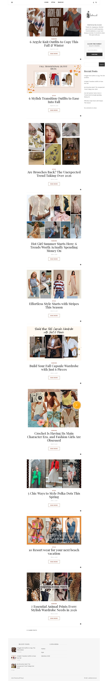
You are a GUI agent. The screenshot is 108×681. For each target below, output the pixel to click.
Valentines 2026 (45, 656)
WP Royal (21, 678)
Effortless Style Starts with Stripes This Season (54, 305)
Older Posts (32, 630)
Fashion (60, 2)
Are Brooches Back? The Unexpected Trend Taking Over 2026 (54, 174)
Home (46, 2)
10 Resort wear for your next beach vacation (54, 551)
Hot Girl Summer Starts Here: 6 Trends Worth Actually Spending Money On (54, 247)
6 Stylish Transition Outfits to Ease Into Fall (54, 100)
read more (54, 53)
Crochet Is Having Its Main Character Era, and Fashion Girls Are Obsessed (54, 436)
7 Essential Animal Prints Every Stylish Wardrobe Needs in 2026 (54, 608)
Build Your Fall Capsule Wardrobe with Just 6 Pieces (54, 367)
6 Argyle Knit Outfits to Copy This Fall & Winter (54, 43)
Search (102, 64)
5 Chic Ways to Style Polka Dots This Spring (54, 495)
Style (53, 2)
